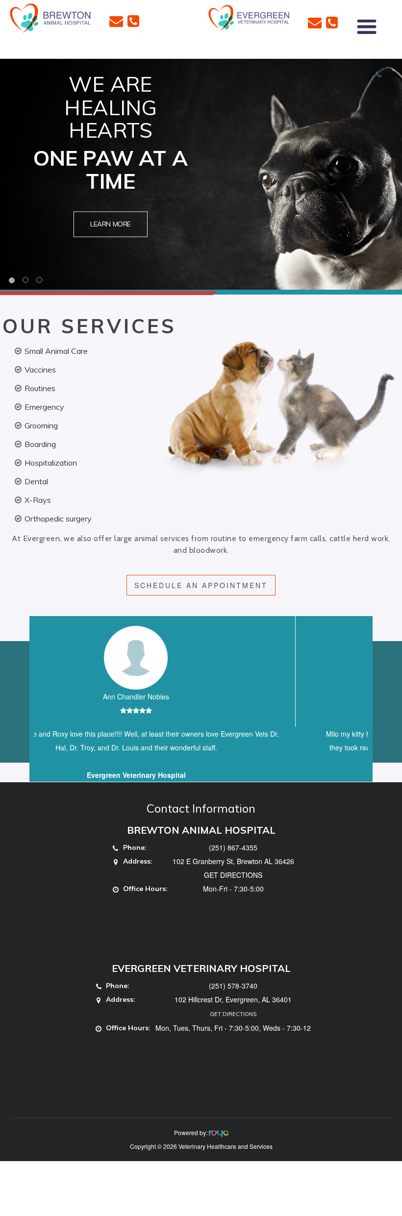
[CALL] (133, 20)
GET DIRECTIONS (233, 888)
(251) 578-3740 (233, 999)
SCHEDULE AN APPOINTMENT (201, 585)
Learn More (110, 224)
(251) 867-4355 (233, 861)
